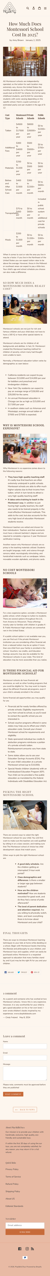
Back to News (27, 1109)
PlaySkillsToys (20, 1267)
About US (10, 1198)
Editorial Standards (14, 1206)
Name (5, 1041)
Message (6, 1064)
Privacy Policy (12, 1169)
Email (5, 1053)
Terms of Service (13, 1176)
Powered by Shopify (34, 1267)
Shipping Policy (13, 1191)
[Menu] (45, 8)
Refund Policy (12, 1184)
